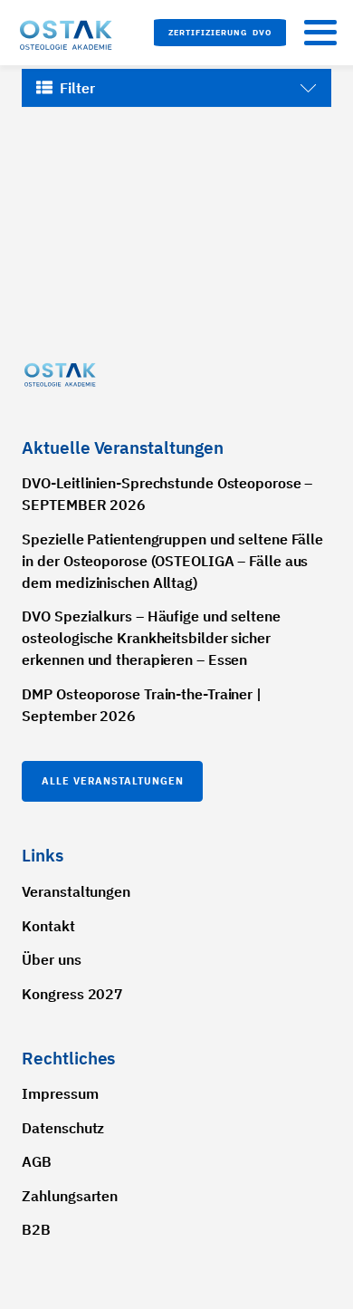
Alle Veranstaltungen (113, 781)
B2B (36, 1229)
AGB (37, 1161)
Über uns (51, 959)
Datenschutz (63, 1128)
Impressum (60, 1093)
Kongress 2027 (72, 994)
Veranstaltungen (76, 891)
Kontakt (48, 926)
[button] (220, 32)
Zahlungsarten (70, 1196)
